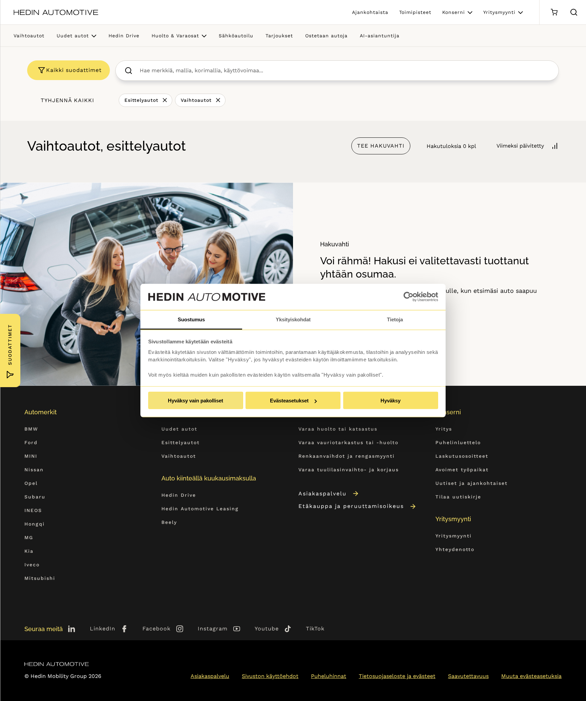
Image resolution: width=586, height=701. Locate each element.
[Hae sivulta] (574, 12)
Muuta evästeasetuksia (531, 676)
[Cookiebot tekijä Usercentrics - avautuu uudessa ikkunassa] (408, 297)
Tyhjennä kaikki (67, 100)
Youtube (267, 628)
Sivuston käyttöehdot (270, 676)
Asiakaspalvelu (322, 493)
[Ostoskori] (554, 12)
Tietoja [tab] (395, 319)
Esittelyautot (141, 100)
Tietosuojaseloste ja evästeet (397, 676)
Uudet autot (73, 35)
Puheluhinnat (328, 676)
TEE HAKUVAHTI (381, 146)
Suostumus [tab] (191, 319)
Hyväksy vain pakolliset (195, 400)
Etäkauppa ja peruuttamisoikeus (351, 506)
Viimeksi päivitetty (520, 146)
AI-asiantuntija (379, 35)
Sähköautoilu (236, 35)
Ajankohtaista (370, 12)
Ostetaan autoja (326, 35)
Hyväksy (390, 400)
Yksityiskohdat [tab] (293, 319)
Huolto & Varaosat (175, 35)
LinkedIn (102, 628)
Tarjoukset (279, 35)
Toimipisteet (415, 12)
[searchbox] (344, 70)
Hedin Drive (124, 35)
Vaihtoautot (29, 35)
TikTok (315, 628)
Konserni (453, 12)
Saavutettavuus (468, 676)
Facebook (156, 628)
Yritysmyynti (499, 12)
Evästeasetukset (289, 400)
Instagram (213, 628)
